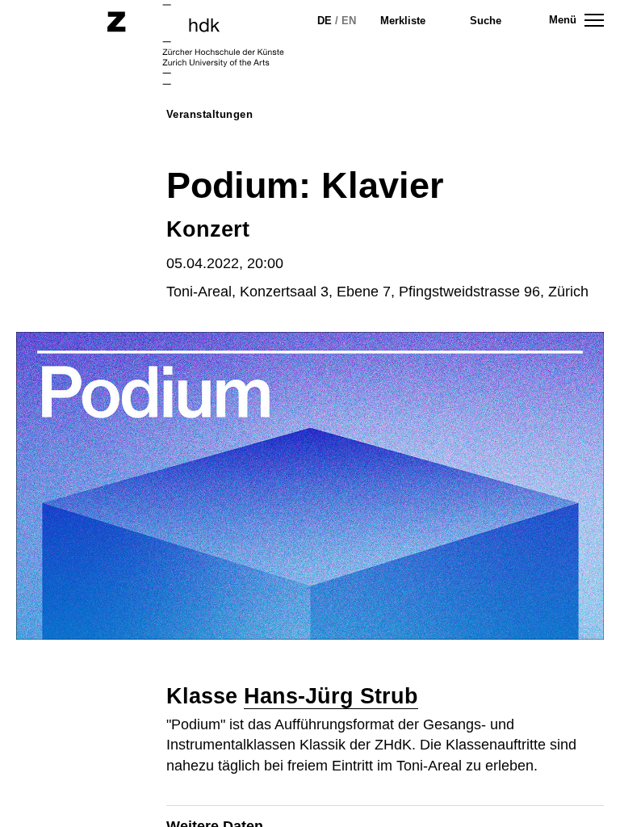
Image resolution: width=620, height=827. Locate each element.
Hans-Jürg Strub (331, 696)
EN (348, 21)
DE (324, 21)
